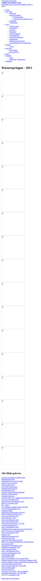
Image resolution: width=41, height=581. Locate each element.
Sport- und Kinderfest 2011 (10, 533)
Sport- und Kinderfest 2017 (10, 516)
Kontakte (8, 56)
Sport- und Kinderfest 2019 (10, 499)
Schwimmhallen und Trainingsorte (20, 43)
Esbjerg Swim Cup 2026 (9, 483)
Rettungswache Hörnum (17, 41)
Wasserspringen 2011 (8, 538)
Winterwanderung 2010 (8, 549)
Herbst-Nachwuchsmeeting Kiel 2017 (13, 512)
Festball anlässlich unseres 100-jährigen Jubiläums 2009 (19, 560)
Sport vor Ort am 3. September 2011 (12, 531)
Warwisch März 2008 (8, 568)
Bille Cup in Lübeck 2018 (9, 503)
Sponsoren (12, 21)
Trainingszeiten (14, 26)
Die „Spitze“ (5, 505)
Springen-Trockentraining (9, 494)
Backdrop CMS (14, 575)
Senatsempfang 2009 (8, 555)
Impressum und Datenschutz (10, 578)
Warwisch (8, 48)
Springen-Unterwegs (8, 496)
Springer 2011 (5, 534)
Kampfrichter (13, 39)
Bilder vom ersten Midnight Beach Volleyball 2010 (17, 542)
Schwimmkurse (14, 35)
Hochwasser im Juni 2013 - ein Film (12, 523)
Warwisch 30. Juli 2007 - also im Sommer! (14, 571)
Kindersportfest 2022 (8, 490)
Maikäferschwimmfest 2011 (10, 536)
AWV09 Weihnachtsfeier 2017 (11, 509)
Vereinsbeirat (13, 22)
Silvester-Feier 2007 (7, 569)
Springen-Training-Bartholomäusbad (12, 492)
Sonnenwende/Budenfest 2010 (11, 553)
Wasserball (12, 32)
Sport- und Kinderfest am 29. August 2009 (14, 558)
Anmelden (8, 61)
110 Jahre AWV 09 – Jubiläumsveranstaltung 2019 (17, 498)
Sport (7, 24)
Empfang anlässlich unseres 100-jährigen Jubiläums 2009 (19, 562)
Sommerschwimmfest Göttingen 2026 (13, 477)
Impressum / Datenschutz (17, 59)
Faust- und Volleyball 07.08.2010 (11, 540)
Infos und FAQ (14, 52)
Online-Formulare (15, 15)
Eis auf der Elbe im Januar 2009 (11, 564)
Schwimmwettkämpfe (16, 37)
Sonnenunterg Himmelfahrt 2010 (11, 545)
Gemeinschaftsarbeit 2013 (9, 525)
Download (12, 13)
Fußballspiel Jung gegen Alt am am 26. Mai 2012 (16, 529)
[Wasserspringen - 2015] (12, 94)
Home (7, 10)
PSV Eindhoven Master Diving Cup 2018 (14, 507)
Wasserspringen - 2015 (8, 518)
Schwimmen (13, 28)
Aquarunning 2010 (7, 544)
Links (11, 57)
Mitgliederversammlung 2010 (10, 547)
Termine (8, 45)
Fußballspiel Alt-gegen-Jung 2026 (12, 481)
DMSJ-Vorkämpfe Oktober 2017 (11, 514)
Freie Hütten (13, 50)
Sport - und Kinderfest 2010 (10, 551)
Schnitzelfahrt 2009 (7, 556)
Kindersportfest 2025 (8, 485)
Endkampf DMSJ (7, 511)
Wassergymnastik (14, 34)
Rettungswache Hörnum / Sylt (22, 19)
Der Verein (8, 11)
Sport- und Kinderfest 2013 (10, 522)
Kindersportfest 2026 (8, 479)
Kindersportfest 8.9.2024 (9, 488)
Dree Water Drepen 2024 (9, 487)
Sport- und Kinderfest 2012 (10, 527)
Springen (12, 30)
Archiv (11, 46)
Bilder (7, 54)
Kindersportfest (18, 17)
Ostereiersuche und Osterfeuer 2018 (12, 501)
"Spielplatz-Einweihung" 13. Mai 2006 (13, 573)
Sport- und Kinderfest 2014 (10, 520)
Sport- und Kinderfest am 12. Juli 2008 (13, 566)
